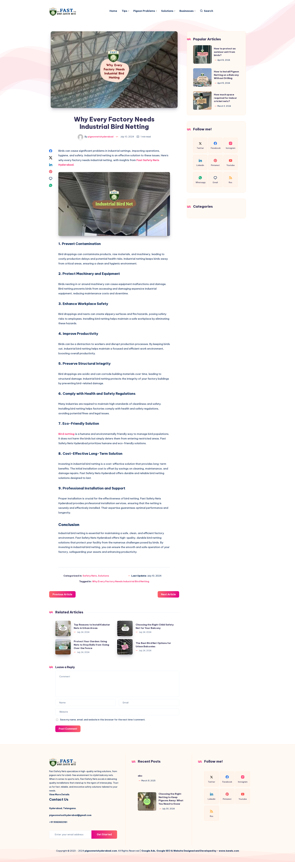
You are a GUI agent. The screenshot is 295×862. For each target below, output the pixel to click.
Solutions (167, 11)
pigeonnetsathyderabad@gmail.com (70, 815)
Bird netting (66, 434)
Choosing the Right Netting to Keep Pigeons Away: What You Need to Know (171, 798)
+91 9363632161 (58, 822)
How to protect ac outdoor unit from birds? (225, 52)
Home (113, 11)
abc (140, 775)
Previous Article (62, 594)
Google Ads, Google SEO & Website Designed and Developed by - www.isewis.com (190, 850)
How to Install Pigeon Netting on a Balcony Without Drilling (226, 75)
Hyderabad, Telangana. (62, 808)
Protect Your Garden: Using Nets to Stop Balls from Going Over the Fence (91, 645)
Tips (124, 11)
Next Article (168, 594)
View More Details (59, 794)
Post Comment (68, 728)
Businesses (186, 11)
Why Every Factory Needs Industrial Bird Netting (120, 581)
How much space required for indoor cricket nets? (225, 98)
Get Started (104, 834)
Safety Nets (90, 575)
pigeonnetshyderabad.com (101, 850)
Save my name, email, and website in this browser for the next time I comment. (102, 719)
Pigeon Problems (144, 11)
